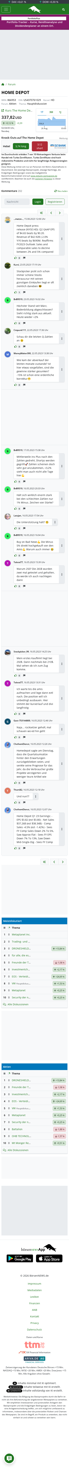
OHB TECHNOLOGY (23, 1136)
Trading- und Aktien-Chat (27, 941)
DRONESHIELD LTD (23, 948)
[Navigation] (6, 9)
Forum (12, 84)
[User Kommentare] (9, 1458)
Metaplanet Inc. (21, 934)
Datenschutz (34, 1329)
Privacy (34, 1323)
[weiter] (59, 213)
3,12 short (40, 146)
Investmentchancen (23, 969)
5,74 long (21, 146)
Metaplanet (18, 990)
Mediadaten (34, 1290)
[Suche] (63, 9)
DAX (18, 2)
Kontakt (34, 1316)
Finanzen (34, 1303)
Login (38, 201)
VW (14, 983)
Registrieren (55, 201)
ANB (34, 1310)
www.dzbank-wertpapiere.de (44, 175)
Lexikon (34, 1296)
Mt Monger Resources (25, 1143)
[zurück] (51, 213)
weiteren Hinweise (43, 178)
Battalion (17, 1129)
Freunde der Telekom (24, 962)
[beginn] (41, 213)
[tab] (42, 112)
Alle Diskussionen (18, 1004)
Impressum (34, 1283)
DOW (50, 2)
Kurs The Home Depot (20, 110)
